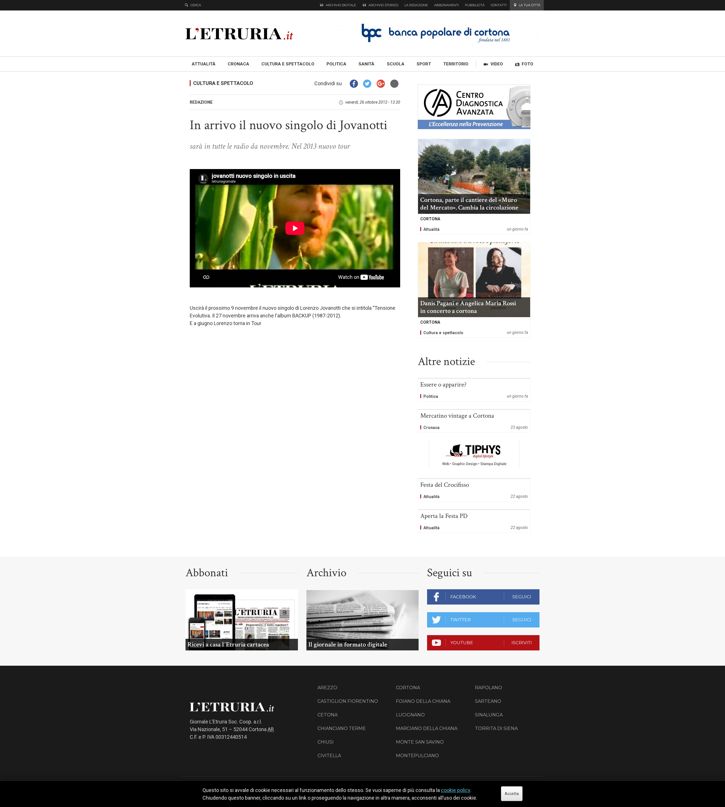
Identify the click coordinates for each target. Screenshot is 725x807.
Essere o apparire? (474, 390)
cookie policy (455, 790)
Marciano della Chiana (426, 728)
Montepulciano (417, 755)
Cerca (196, 5)
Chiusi (325, 742)
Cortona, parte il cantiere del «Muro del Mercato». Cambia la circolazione (474, 186)
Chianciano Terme (341, 728)
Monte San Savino (420, 742)
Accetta (512, 793)
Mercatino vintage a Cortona (474, 421)
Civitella (329, 755)
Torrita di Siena (496, 728)
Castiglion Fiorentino (347, 701)
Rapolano (488, 687)
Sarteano (488, 701)
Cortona (408, 687)
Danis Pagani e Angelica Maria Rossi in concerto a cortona (474, 290)
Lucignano (410, 715)
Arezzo (327, 687)
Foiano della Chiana (423, 701)
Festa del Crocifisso (474, 490)
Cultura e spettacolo (223, 83)
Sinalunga (489, 715)
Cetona (327, 715)
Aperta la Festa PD (474, 521)
